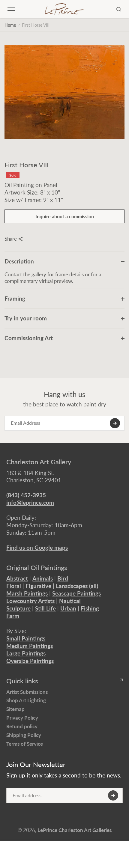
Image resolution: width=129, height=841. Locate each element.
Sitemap (15, 709)
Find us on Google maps (37, 547)
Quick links (22, 681)
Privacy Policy (22, 718)
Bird (62, 578)
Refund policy (22, 726)
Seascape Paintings (76, 593)
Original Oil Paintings (36, 568)
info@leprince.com (30, 502)
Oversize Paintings (30, 660)
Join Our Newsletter (35, 764)
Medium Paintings (29, 645)
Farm (12, 615)
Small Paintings (25, 638)
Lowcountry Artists (30, 600)
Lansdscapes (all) (77, 585)
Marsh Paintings (27, 593)
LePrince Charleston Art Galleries (75, 830)
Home (10, 25)
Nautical (70, 600)
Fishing (90, 608)
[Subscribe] (115, 423)
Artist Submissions (27, 692)
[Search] (118, 9)
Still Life (45, 608)
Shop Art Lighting (26, 700)
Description (19, 261)
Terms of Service (24, 744)
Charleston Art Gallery (38, 462)
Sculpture (18, 608)
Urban (68, 608)
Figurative (38, 585)
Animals (42, 578)
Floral (13, 585)
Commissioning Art (28, 337)
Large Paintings (26, 653)
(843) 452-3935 (26, 495)
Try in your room (25, 318)
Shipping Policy (23, 735)
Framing (14, 298)
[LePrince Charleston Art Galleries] (64, 9)
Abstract (17, 578)
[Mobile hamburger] (11, 9)
